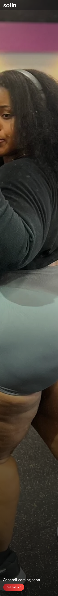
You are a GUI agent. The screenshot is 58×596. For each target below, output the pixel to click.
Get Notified (13, 587)
